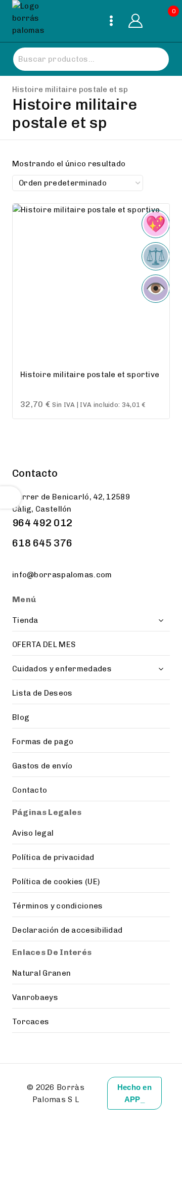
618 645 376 (42, 543)
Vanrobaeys (35, 997)
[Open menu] (111, 21)
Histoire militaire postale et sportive (89, 374)
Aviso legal (33, 833)
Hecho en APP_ (134, 1093)
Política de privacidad (53, 857)
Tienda (25, 620)
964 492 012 (42, 523)
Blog (20, 717)
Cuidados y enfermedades (62, 668)
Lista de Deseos (42, 693)
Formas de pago (42, 741)
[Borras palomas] (32, 21)
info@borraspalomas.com (62, 574)
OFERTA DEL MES (43, 644)
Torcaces (30, 1021)
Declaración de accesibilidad (67, 930)
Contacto (29, 790)
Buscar (151, 59)
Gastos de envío (42, 765)
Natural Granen (41, 973)
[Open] (10, 497)
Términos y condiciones (57, 905)
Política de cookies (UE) (56, 881)
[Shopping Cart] (162, 21)
